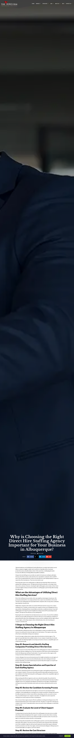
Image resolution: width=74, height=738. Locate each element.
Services (39, 4)
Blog (63, 4)
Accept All (67, 735)
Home (33, 4)
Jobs (52, 4)
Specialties (46, 4)
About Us (58, 4)
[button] (30, 556)
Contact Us (69, 4)
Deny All (61, 735)
